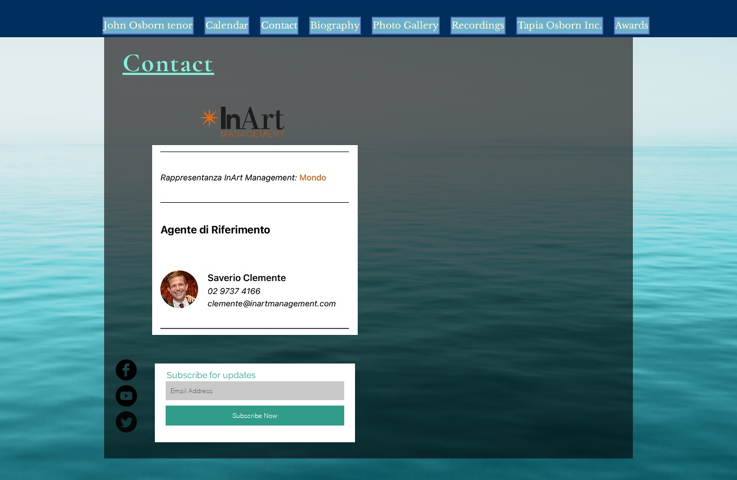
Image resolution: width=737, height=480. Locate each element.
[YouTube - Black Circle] (126, 396)
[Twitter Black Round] (126, 422)
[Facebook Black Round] (126, 370)
